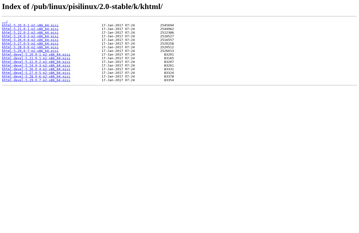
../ (5, 21)
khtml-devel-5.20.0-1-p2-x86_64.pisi (36, 54)
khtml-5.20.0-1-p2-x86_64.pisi (30, 25)
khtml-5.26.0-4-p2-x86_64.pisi (30, 40)
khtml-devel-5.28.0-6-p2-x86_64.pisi (36, 76)
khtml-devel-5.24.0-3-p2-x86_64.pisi (36, 65)
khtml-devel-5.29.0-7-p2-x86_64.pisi (36, 80)
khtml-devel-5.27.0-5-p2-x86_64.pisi (36, 73)
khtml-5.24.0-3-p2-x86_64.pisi (30, 36)
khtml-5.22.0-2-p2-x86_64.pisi (30, 32)
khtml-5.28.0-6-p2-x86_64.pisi (30, 47)
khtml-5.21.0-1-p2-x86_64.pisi (30, 29)
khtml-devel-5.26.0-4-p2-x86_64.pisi (36, 69)
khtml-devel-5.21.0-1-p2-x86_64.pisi (36, 58)
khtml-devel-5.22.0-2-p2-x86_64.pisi (36, 62)
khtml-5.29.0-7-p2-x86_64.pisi (30, 51)
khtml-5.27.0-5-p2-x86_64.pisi (30, 43)
